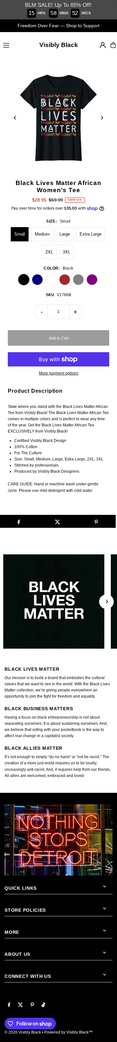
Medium (42, 234)
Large (64, 234)
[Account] (103, 45)
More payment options (58, 373)
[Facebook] (9, 1005)
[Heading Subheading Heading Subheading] (58, 601)
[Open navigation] (11, 44)
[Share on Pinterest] (96, 521)
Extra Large (90, 234)
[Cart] (113, 45)
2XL (49, 251)
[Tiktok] (43, 1005)
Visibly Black (58, 44)
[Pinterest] (32, 1005)
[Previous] (15, 117)
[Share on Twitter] (57, 521)
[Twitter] (20, 1005)
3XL (66, 251)
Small (19, 234)
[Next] (102, 117)
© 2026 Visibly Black (23, 1032)
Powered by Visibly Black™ (68, 1032)
